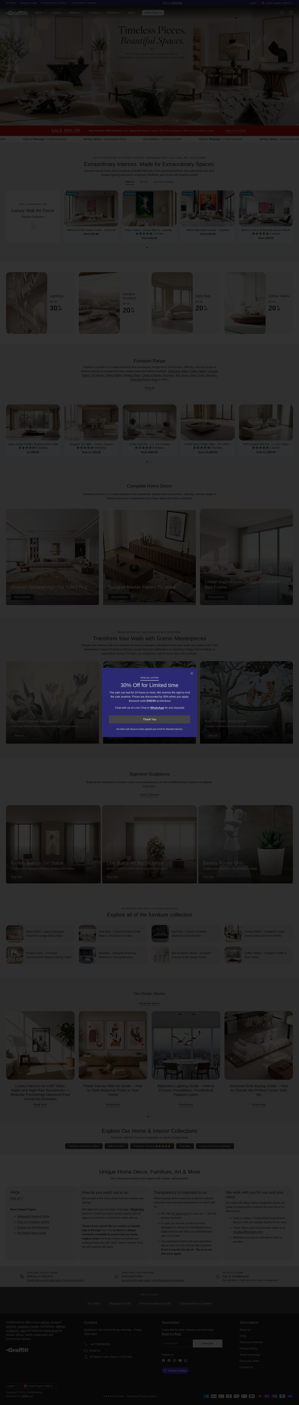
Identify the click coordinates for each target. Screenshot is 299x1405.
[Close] (191, 673)
